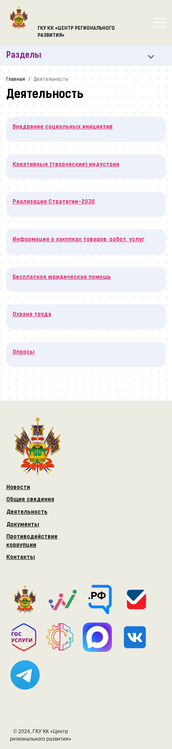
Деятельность (27, 512)
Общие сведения (30, 500)
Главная (15, 79)
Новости (18, 487)
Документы (22, 525)
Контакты (20, 557)
